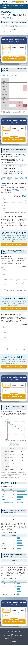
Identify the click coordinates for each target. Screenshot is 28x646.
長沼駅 (13, 178)
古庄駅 (16, 178)
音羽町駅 (19, 177)
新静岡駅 (14, 177)
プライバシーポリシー (16, 638)
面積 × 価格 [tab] (14, 75)
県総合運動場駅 (22, 178)
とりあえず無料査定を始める (14, 59)
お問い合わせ (18, 635)
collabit (15, 645)
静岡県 (21, 5)
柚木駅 (5, 178)
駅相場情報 (16, 5)
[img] (14, 204)
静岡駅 (22, 177)
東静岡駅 (9, 178)
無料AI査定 (20, 2)
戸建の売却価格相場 (8, 18)
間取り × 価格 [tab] (5, 75)
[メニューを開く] (26, 2)
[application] (14, 280)
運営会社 (14, 641)
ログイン (10, 631)
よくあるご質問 (8, 635)
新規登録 (17, 631)
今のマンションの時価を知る (14, 244)
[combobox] (14, 53)
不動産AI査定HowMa (7, 5)
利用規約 (6, 638)
